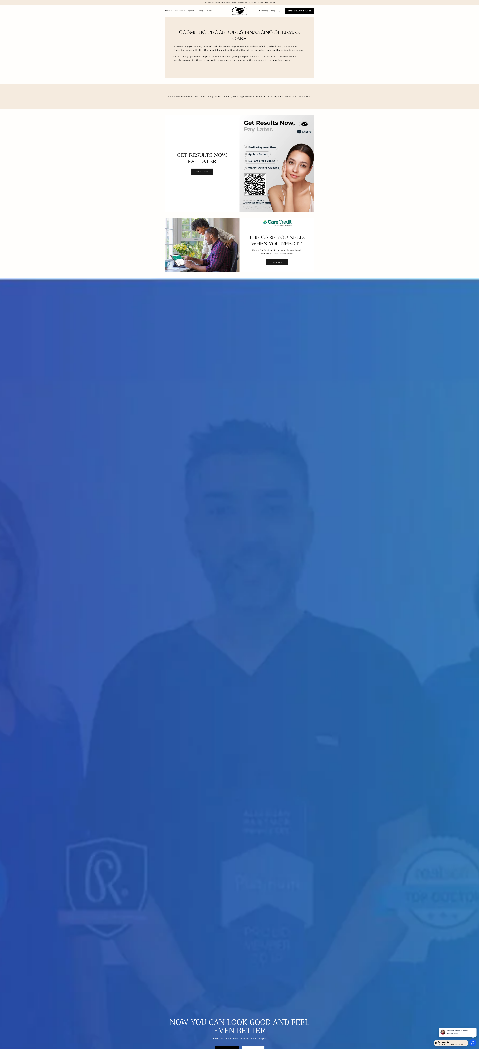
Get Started (202, 172)
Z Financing (263, 11)
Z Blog (200, 11)
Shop (273, 11)
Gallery (209, 11)
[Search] (279, 11)
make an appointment (299, 11)
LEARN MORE (277, 262)
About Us (168, 11)
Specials (191, 11)
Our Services (180, 11)
